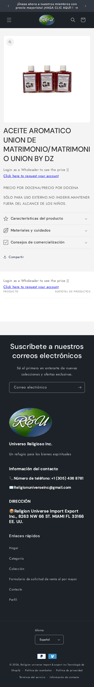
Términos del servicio (32, 677)
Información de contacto (64, 677)
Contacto (15, 589)
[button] (9, 20)
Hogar (13, 548)
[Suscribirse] (80, 387)
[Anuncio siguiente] (86, 6)
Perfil (13, 599)
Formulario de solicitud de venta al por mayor (43, 579)
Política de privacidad (69, 670)
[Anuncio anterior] (8, 6)
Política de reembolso (38, 670)
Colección (16, 568)
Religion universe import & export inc (44, 664)
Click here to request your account (31, 175)
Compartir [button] (16, 257)
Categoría (16, 558)
